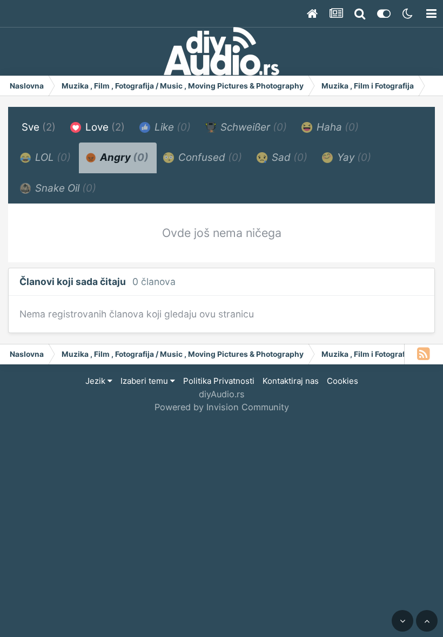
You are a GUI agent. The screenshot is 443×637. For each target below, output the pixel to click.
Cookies (342, 381)
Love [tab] (104, 127)
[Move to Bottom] (402, 621)
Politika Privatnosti (218, 381)
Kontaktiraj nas (291, 381)
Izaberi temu (145, 381)
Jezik (96, 381)
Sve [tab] (39, 127)
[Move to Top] (427, 621)
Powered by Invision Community (222, 407)
